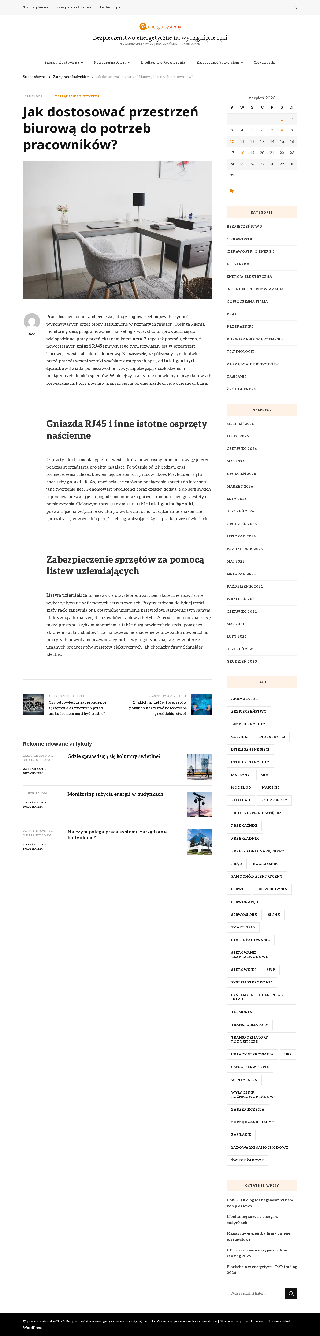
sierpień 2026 (240, 424)
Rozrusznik (265, 864)
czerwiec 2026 (242, 449)
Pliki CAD (240, 800)
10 (232, 141)
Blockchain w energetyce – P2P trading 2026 (262, 1270)
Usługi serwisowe (250, 1067)
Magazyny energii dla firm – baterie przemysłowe (258, 1236)
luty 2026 (237, 499)
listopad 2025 (241, 536)
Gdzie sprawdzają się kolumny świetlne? (114, 756)
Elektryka (238, 264)
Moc (265, 775)
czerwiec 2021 (242, 612)
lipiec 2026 (238, 436)
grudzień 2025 (242, 524)
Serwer (239, 889)
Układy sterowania (252, 1054)
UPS (288, 1054)
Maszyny (240, 775)
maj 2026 (236, 461)
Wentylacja (244, 1080)
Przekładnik (245, 839)
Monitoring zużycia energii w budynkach (115, 794)
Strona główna (35, 7)
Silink (274, 915)
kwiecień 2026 (241, 474)
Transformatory (249, 1025)
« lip (230, 191)
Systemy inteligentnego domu (257, 997)
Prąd (232, 314)
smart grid (243, 927)
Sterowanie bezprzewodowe (249, 955)
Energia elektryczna (73, 7)
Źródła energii (243, 389)
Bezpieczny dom (248, 724)
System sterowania (252, 982)
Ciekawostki (264, 62)
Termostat (243, 1012)
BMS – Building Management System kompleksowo (260, 1203)
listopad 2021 (241, 574)
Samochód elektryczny (257, 876)
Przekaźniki (240, 327)
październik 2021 (245, 587)
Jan (32, 334)
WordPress (32, 1328)
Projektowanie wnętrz (256, 813)
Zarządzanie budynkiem (218, 62)
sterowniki (243, 970)
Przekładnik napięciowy (258, 851)
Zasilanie (237, 377)
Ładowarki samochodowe (259, 1148)
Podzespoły (274, 800)
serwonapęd (244, 902)
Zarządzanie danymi (253, 1122)
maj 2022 (236, 561)
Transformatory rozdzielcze (249, 1040)
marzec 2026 (240, 486)
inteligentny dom (250, 762)
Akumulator (244, 699)
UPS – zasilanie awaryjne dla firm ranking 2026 (257, 1253)
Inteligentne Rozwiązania (163, 62)
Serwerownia (272, 889)
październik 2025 (245, 549)
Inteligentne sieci (250, 749)
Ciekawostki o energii (250, 252)
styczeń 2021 (240, 649)
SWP (271, 970)
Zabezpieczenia (247, 1109)
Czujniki (240, 737)
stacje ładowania (250, 940)
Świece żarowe (247, 1160)
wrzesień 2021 (242, 599)
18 (242, 153)
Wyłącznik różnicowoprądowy (253, 1095)
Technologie (110, 7)
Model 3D (241, 788)
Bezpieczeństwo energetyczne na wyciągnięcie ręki (160, 37)
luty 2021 (237, 636)
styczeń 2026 (240, 511)
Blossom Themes (266, 1321)
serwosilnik (244, 915)
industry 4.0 (272, 737)
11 (242, 141)
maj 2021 (236, 624)
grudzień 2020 (242, 662)
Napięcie (271, 788)
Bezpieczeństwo (244, 227)
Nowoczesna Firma (110, 62)
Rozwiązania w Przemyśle (255, 339)
